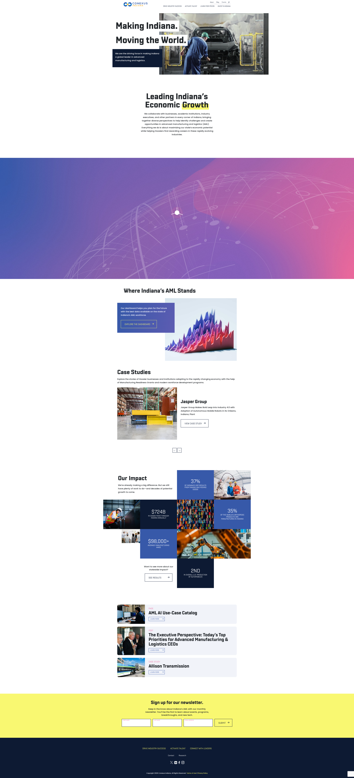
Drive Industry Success (172, 6)
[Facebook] (179, 762)
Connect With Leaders (201, 749)
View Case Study (193, 424)
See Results (155, 578)
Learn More (200, 208)
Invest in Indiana (224, 6)
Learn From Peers (207, 6)
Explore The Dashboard (137, 324)
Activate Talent (191, 6)
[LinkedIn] (175, 762)
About (212, 2)
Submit (222, 723)
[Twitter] (171, 762)
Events (224, 2)
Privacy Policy (203, 773)
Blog (217, 2)
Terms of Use (191, 773)
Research (182, 756)
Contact (171, 756)
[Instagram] (182, 762)
